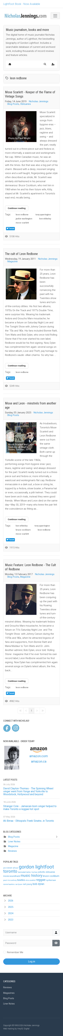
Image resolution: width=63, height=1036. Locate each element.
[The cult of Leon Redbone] (21, 284)
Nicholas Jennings (38, 101)
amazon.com (38, 756)
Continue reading (17, 208)
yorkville (41, 872)
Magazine (12, 261)
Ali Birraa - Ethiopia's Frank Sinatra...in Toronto (28, 820)
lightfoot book (51, 880)
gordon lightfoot (36, 867)
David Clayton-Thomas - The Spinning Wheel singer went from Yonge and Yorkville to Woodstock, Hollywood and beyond (28, 791)
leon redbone (22, 215)
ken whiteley (45, 219)
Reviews (12, 850)
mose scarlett (22, 223)
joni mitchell (7, 868)
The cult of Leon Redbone (21, 254)
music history (31, 876)
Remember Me (15, 952)
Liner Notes (14, 841)
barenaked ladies (24, 872)
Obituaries (25, 104)
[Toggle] (57, 836)
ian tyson (18, 884)
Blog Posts (13, 104)
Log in (31, 961)
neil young (27, 884)
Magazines (9, 993)
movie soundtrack (11, 876)
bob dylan (38, 884)
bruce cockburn (23, 530)
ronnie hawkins (9, 884)
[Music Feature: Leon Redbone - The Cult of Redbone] (21, 599)
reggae (40, 880)
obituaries (50, 872)
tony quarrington (43, 215)
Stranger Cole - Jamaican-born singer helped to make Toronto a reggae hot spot (30, 808)
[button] (45, 64)
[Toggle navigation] (55, 16)
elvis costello (30, 880)
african (15, 868)
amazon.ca (38, 761)
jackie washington (24, 219)
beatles (21, 880)
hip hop (34, 872)
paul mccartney (10, 880)
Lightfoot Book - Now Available (21, 4)
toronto (10, 871)
